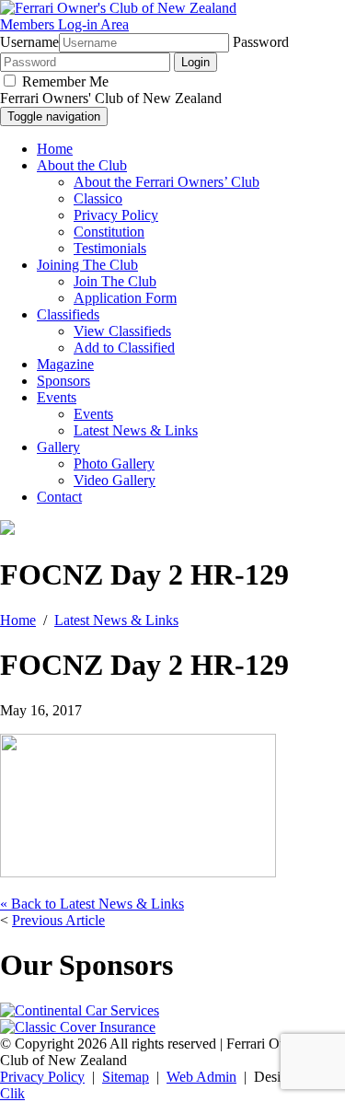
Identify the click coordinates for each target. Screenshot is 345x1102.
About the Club (82, 165)
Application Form (125, 298)
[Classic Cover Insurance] (77, 1027)
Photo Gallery (114, 463)
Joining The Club (87, 265)
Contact (59, 497)
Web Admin (201, 1077)
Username (29, 42)
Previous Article (58, 920)
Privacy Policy (116, 215)
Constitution (109, 231)
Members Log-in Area (64, 24)
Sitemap (125, 1077)
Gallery (58, 447)
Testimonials (110, 248)
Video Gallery (114, 480)
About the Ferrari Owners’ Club (166, 182)
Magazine (65, 364)
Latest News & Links (136, 430)
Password (261, 42)
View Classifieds (122, 331)
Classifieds (68, 314)
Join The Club (115, 281)
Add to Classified (124, 347)
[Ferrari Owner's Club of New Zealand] (118, 8)
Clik (12, 1093)
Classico (98, 198)
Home (55, 149)
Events (56, 397)
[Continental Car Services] (79, 1010)
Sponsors (63, 381)
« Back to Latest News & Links (92, 903)
